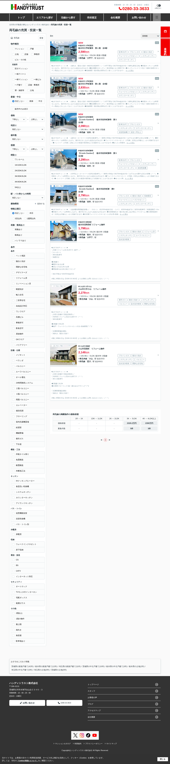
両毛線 (82, 58)
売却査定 (92, 17)
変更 (41, 38)
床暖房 (19, 534)
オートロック (21, 586)
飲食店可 (19, 328)
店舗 (26, 54)
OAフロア (20, 339)
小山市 (82, 286)
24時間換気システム (24, 383)
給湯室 (19, 427)
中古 (40, 101)
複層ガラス (20, 603)
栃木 (89, 235)
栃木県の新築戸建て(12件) (46, 666)
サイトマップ (111, 744)
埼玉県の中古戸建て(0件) (21, 670)
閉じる (162, 759)
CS (17, 560)
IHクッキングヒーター (25, 481)
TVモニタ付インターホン (26, 592)
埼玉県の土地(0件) (42, 670)
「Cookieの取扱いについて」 (27, 761)
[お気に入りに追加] (73, 60)
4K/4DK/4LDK (20, 182)
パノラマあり (20, 240)
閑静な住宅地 (21, 267)
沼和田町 (88, 222)
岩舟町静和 (89, 117)
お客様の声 (92, 697)
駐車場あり (20, 641)
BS (17, 565)
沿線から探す (68, 17)
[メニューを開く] (156, 17)
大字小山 (88, 286)
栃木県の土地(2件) (136, 666)
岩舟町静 (88, 186)
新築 (31, 101)
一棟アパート (20, 74)
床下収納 (19, 550)
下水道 (19, 444)
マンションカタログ (63, 744)
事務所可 (19, 323)
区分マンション (21, 68)
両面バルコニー (22, 399)
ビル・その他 (20, 60)
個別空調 (19, 411)
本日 (31, 213)
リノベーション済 (23, 284)
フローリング (21, 416)
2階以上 (19, 613)
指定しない (19, 101)
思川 (89, 361)
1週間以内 (31, 218)
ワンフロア (20, 311)
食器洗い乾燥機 (22, 486)
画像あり (18, 229)
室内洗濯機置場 (22, 422)
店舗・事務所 (33, 85)
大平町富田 (89, 45)
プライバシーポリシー (94, 744)
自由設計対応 (21, 306)
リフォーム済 (21, 278)
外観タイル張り (22, 454)
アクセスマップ (94, 710)
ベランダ (19, 360)
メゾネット (20, 355)
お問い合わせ (139, 17)
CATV (18, 571)
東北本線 (83, 299)
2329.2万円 (132, 423)
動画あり (18, 235)
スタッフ (91, 691)
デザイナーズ (21, 272)
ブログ (90, 704)
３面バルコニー (22, 394)
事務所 (37, 54)
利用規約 (78, 744)
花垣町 (87, 346)
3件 (149, 428)
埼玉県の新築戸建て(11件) (70, 666)
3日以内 (18, 218)
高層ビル (19, 317)
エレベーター (21, 405)
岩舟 (89, 132)
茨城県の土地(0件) (59, 670)
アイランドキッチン (24, 503)
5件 (131, 428)
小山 (91, 299)
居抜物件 (19, 334)
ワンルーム (19, 159)
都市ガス (19, 439)
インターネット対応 (24, 576)
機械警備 (19, 433)
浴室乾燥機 (20, 519)
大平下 (90, 58)
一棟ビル (37, 79)
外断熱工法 (20, 471)
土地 (17, 54)
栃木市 (82, 45)
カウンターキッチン (24, 497)
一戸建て (18, 85)
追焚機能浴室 (21, 513)
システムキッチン (23, 492)
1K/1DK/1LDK (20, 165)
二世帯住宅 (20, 300)
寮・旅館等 (19, 90)
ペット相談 (20, 256)
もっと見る (130, 70)
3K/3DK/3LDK (20, 176)
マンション (19, 49)
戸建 (32, 49)
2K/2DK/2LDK (20, 170)
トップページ (93, 684)
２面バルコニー (22, 388)
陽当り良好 (20, 261)
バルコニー (20, 366)
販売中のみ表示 (21, 109)
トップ (21, 17)
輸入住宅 (19, 295)
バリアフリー (21, 345)
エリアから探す (44, 17)
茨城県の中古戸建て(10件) (93, 666)
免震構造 (19, 460)
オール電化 (20, 377)
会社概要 (115, 17)
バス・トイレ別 (22, 524)
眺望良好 (19, 289)
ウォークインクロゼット (26, 544)
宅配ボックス (21, 598)
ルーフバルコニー (23, 372)
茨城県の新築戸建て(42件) (22, 666)
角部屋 (19, 635)
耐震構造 (19, 465)
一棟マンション (21, 79)
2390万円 (149, 423)
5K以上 (18, 187)
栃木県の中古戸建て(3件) (116, 666)
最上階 (19, 624)
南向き (19, 630)
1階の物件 (20, 619)
